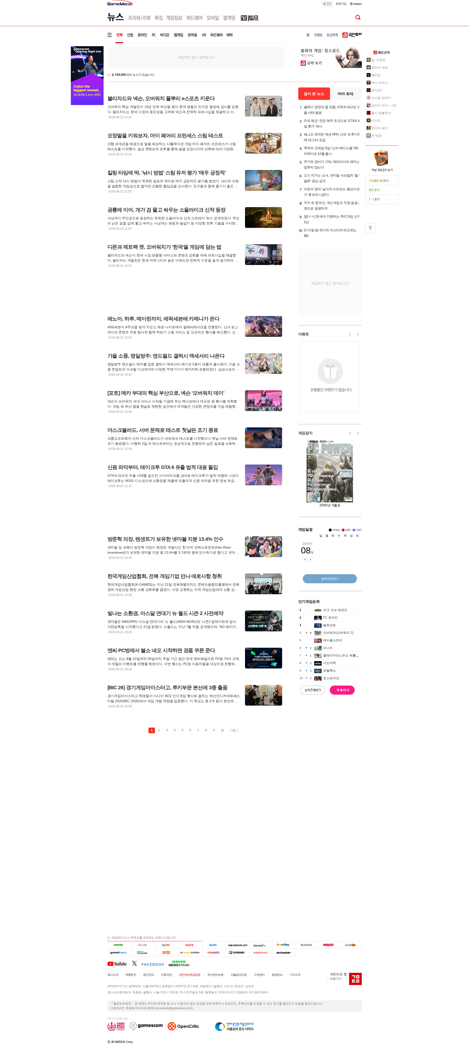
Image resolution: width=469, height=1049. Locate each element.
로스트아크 (331, 678)
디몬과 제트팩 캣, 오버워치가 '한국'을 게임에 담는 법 (164, 247)
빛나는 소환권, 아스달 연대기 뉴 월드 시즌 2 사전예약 (165, 613)
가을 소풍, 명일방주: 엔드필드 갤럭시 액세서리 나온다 (166, 356)
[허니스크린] (191, 952)
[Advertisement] (196, 57)
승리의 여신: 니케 (383, 105)
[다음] (167, 945)
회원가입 (341, 3)
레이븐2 (377, 90)
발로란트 (329, 625)
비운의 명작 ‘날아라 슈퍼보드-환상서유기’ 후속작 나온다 (332, 192)
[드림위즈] (351, 945)
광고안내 (148, 974)
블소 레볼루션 (381, 113)
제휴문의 (130, 974)
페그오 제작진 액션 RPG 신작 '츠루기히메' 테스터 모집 (332, 137)
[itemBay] (284, 945)
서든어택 (329, 663)
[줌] (214, 945)
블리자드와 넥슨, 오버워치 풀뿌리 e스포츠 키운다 (161, 98)
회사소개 (112, 974)
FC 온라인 (330, 617)
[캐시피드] (260, 952)
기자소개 (294, 974)
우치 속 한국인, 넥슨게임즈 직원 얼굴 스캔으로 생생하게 (333, 205)
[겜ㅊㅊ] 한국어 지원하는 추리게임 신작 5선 (332, 219)
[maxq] (329, 945)
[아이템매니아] (143, 952)
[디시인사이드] (284, 952)
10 (222, 730)
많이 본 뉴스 (314, 94)
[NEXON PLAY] (237, 945)
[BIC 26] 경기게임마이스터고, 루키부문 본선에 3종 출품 (167, 687)
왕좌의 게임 (379, 67)
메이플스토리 (332, 640)
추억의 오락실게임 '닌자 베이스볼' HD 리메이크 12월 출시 (331, 151)
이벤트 (303, 334)
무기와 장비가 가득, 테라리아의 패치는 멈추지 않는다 (332, 164)
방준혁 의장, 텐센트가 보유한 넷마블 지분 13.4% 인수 (165, 539)
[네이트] (191, 945)
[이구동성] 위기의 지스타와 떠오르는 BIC (330, 233)
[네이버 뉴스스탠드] (181, 963)
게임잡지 (305, 433)
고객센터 (259, 974)
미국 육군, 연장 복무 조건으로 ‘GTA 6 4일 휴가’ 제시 (332, 123)
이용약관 (166, 974)
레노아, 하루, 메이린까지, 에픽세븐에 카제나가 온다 (163, 318)
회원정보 (277, 974)
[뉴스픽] (214, 952)
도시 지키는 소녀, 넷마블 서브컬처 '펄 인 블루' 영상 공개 (333, 178)
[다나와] (260, 945)
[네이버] (119, 945)
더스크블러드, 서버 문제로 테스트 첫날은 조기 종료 (162, 430)
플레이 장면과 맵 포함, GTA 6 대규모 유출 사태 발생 (332, 110)
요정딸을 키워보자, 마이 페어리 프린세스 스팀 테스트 (165, 135)
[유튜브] (119, 963)
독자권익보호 (215, 974)
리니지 (328, 648)
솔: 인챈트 (378, 60)
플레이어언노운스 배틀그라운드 (346, 655)
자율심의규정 (239, 974)
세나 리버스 (379, 83)
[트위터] (136, 963)
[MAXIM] (307, 945)
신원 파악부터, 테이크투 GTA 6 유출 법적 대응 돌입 (162, 467)
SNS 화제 (345, 94)
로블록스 (329, 670)
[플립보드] (237, 952)
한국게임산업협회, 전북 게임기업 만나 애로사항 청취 (164, 576)
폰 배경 (376, 136)
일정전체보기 (330, 578)
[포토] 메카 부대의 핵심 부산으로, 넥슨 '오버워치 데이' (165, 393)
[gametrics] (119, 952)
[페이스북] (155, 963)
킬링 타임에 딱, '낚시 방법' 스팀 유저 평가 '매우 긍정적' (166, 172)
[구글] (143, 945)
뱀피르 (376, 75)
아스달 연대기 (381, 98)
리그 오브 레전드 (335, 610)
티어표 (376, 120)
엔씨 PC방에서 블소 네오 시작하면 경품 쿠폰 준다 (161, 650)
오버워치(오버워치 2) (338, 633)
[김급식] (167, 952)
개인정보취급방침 (189, 974)
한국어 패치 (379, 128)
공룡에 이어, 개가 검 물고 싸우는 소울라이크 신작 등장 (166, 209)
